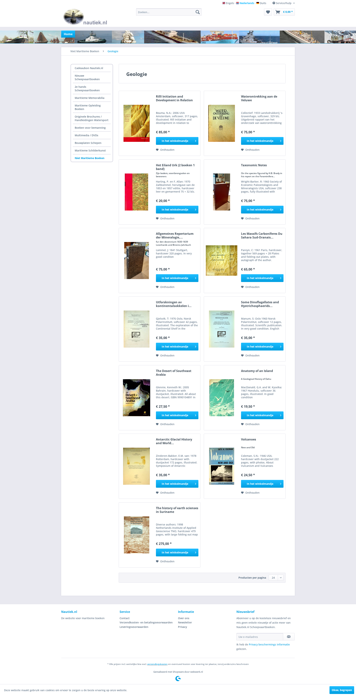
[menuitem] (169, 12)
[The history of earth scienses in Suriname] (136, 535)
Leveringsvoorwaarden (134, 627)
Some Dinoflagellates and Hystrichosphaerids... (260, 304)
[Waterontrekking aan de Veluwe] (221, 123)
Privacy (182, 627)
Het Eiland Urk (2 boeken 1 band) (175, 167)
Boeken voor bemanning (90, 127)
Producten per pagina (252, 577)
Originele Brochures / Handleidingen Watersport (91, 118)
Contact (125, 618)
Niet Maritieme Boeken (89, 158)
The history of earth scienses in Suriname (177, 510)
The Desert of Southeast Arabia (173, 372)
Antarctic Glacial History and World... (174, 441)
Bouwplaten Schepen (88, 143)
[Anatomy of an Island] (221, 397)
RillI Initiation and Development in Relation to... (174, 98)
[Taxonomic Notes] (221, 192)
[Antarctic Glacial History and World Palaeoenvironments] (136, 466)
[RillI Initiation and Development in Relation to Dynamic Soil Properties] (136, 123)
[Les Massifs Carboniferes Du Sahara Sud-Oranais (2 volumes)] (221, 260)
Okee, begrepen (342, 690)
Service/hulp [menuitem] (283, 3)
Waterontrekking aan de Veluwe (259, 98)
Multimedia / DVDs (86, 135)
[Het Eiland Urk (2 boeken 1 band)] (136, 192)
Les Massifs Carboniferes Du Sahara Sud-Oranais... (261, 235)
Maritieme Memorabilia (89, 98)
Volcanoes (248, 439)
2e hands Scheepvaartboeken (87, 88)
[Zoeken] (198, 12)
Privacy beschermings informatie (269, 644)
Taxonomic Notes (254, 165)
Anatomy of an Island (257, 371)
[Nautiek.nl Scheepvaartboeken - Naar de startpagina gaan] (86, 16)
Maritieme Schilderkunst (90, 150)
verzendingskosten (157, 664)
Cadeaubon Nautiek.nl (89, 68)
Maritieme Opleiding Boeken (88, 107)
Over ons (183, 618)
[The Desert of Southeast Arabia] (136, 397)
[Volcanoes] (221, 466)
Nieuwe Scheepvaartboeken (87, 77)
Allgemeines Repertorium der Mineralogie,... (175, 235)
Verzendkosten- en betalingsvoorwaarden (146, 622)
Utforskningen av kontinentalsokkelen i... (174, 304)
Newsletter (185, 622)
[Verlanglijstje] (268, 12)
